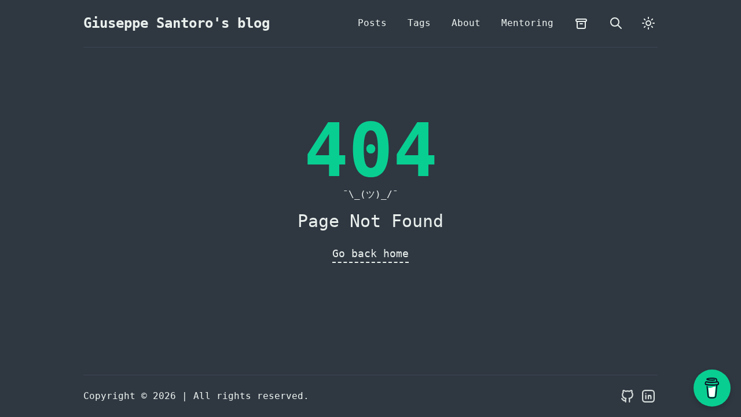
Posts (372, 22)
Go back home (370, 253)
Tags (419, 22)
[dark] (648, 23)
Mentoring (527, 22)
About (466, 22)
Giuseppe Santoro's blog (176, 23)
